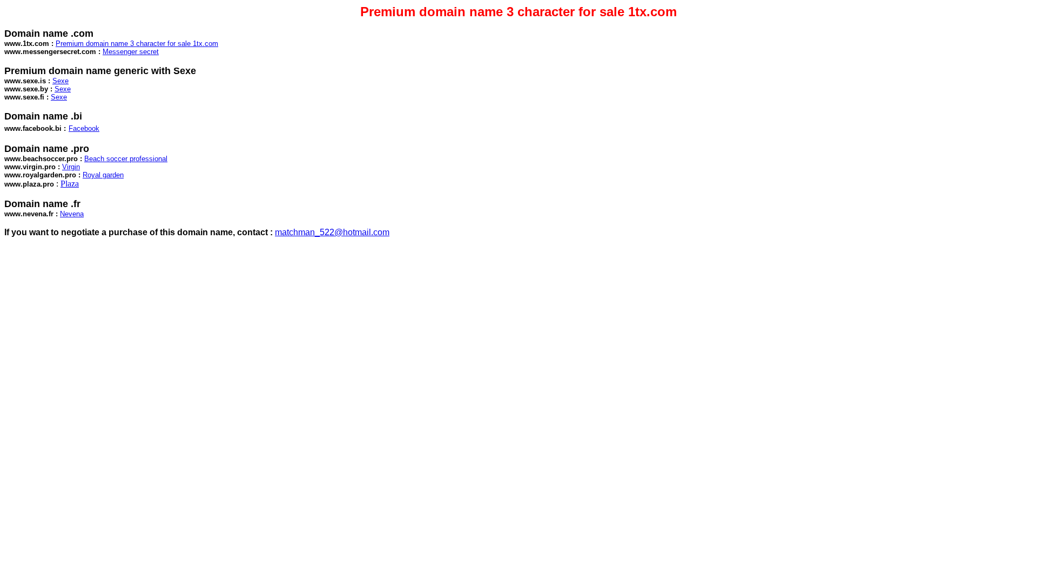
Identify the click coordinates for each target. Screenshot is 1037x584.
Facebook (84, 128)
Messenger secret (131, 52)
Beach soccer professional (125, 159)
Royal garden (103, 175)
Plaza (69, 183)
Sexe (60, 81)
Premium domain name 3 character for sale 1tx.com (137, 43)
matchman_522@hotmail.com (332, 232)
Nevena (72, 214)
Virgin (71, 167)
